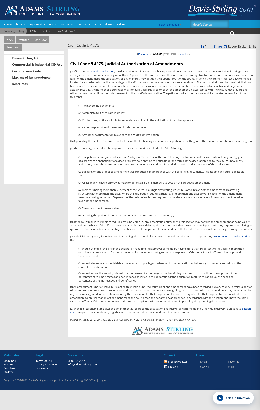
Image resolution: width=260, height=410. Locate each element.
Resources (20, 84)
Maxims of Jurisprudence (31, 77)
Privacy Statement (47, 364)
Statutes (23, 40)
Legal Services (37, 24)
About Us (20, 24)
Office (92, 380)
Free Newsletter (177, 361)
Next (182, 54)
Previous (144, 54)
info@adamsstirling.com (82, 364)
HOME (8, 24)
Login (103, 380)
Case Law (40, 40)
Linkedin (173, 367)
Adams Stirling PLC (77, 380)
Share (218, 46)
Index (9, 40)
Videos (121, 24)
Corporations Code (26, 71)
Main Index (10, 361)
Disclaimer (42, 368)
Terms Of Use (44, 361)
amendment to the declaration (231, 236)
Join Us (53, 24)
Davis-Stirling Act (25, 58)
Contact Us (66, 24)
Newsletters (107, 24)
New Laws (13, 47)
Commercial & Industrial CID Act (37, 64)
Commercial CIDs (86, 24)
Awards (8, 372)
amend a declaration (102, 71)
